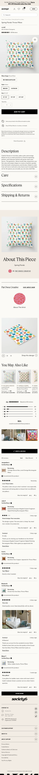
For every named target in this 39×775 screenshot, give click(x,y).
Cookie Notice (5, 747)
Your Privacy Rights (6, 760)
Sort (21, 458)
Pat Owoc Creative (23, 271)
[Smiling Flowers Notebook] (19, 335)
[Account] (14, 9)
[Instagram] (35, 708)
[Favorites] (19, 9)
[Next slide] (35, 278)
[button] (10, 32)
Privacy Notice (5, 744)
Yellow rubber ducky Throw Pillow (18, 664)
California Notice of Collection (9, 749)
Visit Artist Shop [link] (29, 287)
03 (11, 355)
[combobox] (19, 15)
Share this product (18, 141)
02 (7, 355)
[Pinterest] (35, 712)
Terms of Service (6, 752)
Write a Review (23, 451)
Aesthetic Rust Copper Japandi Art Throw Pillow (22, 559)
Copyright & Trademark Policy (9, 755)
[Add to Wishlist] (4, 371)
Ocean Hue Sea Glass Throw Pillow (18, 591)
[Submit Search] (4, 15)
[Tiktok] (35, 716)
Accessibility (5, 757)
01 (3, 355)
